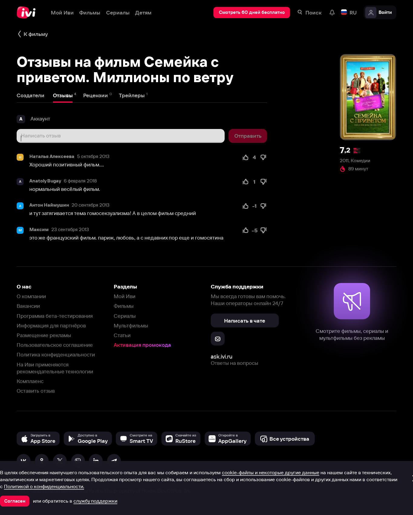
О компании (31, 296)
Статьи (122, 335)
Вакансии (28, 306)
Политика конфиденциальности (56, 354)
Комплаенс (30, 381)
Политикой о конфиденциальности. (44, 486)
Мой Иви (124, 296)
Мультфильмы (131, 325)
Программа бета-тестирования (55, 316)
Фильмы (124, 306)
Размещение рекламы (44, 335)
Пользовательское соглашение (55, 345)
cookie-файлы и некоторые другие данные (270, 472)
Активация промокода (142, 345)
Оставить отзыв (36, 391)
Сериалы (125, 316)
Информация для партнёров (51, 325)
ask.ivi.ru (222, 356)
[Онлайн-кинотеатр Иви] (28, 12)
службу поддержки (95, 501)
